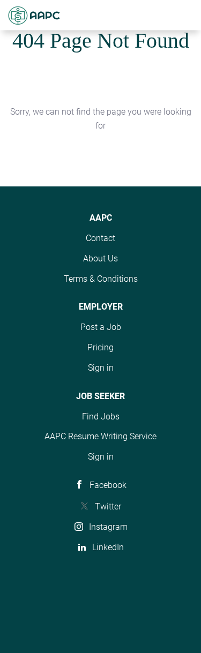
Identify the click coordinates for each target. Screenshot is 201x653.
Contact (100, 238)
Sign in (101, 368)
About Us (100, 258)
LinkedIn (108, 547)
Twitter (108, 506)
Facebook (108, 485)
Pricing (100, 347)
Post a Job (100, 327)
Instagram (108, 527)
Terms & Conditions (101, 279)
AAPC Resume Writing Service (100, 436)
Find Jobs (101, 416)
